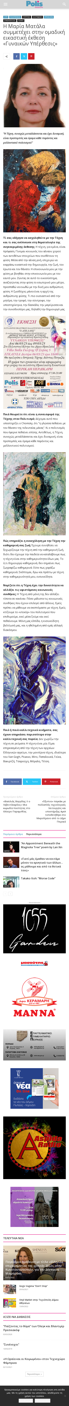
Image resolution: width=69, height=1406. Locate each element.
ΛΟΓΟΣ (7, 851)
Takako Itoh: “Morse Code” (38, 878)
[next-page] (10, 894)
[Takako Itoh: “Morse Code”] (11, 882)
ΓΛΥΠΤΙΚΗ (26, 17)
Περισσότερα (34, 834)
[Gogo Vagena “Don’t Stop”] (9, 1289)
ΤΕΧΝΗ (20, 20)
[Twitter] (24, 56)
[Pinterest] (31, 56)
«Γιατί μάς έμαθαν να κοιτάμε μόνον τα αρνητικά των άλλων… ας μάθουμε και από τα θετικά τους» (42, 864)
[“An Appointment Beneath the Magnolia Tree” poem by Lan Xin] (11, 846)
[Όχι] (65, 1395)
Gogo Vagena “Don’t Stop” (33, 1285)
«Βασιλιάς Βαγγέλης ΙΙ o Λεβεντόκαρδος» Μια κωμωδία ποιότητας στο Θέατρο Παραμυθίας (16, 806)
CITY (5, 17)
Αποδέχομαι (26, 1400)
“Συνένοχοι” (11, 1344)
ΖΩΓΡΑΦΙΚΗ (37, 17)
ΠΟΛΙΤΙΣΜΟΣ (15, 17)
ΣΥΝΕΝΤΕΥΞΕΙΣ (9, 20)
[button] (5, 4)
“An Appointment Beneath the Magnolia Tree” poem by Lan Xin (41, 845)
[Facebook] (16, 56)
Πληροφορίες (42, 1400)
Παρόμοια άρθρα (13, 834)
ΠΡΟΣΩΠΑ (49, 17)
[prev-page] (5, 894)
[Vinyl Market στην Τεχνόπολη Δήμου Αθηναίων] (9, 1303)
